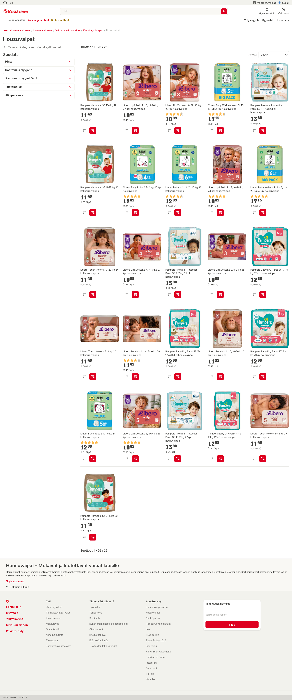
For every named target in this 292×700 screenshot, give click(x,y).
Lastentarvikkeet (42, 30)
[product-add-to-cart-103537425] (92, 376)
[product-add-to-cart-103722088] (262, 376)
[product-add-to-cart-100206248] (177, 212)
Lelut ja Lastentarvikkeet (16, 30)
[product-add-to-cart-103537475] (135, 458)
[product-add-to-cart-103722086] (262, 294)
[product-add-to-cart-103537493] (135, 130)
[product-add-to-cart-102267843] (135, 212)
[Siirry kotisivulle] (15, 11)
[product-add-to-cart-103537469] (135, 294)
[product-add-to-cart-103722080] (177, 294)
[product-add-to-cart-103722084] (220, 458)
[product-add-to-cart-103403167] (92, 537)
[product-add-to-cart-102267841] (92, 458)
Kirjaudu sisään (17, 625)
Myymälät (267, 20)
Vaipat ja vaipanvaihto (67, 30)
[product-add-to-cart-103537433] (135, 376)
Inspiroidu (283, 20)
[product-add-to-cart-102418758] (262, 212)
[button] (264, 3)
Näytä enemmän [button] (15, 581)
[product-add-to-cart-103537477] (220, 376)
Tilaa (232, 624)
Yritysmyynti (251, 20)
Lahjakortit (13, 606)
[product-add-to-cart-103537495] (220, 212)
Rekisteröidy (15, 631)
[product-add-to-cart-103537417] (262, 458)
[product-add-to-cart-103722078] (262, 130)
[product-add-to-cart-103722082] (177, 458)
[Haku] (224, 11)
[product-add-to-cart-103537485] (177, 130)
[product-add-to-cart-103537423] (92, 294)
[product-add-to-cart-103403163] (92, 130)
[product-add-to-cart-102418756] (220, 130)
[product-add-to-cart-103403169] (92, 212)
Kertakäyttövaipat (93, 30)
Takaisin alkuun (19, 587)
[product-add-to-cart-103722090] (177, 376)
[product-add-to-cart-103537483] (220, 294)
